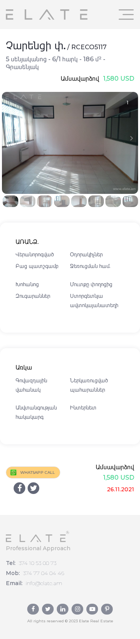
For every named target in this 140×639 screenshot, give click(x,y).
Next (131, 138)
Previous (8, 138)
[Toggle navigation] (126, 14)
